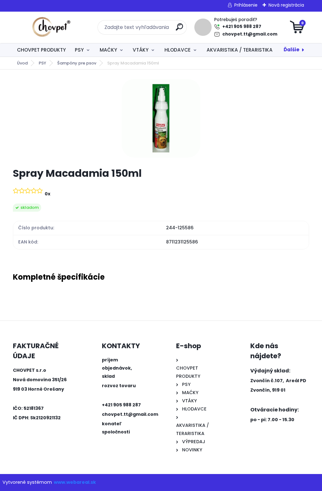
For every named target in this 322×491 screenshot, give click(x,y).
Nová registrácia (286, 5)
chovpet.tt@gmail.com (249, 34)
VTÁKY (140, 50)
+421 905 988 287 (241, 27)
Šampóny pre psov (76, 63)
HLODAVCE (177, 50)
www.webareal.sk (75, 482)
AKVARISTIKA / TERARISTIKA (240, 50)
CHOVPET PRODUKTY (41, 50)
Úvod (22, 63)
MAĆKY (108, 50)
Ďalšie (291, 49)
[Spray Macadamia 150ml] (161, 118)
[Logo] (51, 27)
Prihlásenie (246, 5)
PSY (79, 50)
